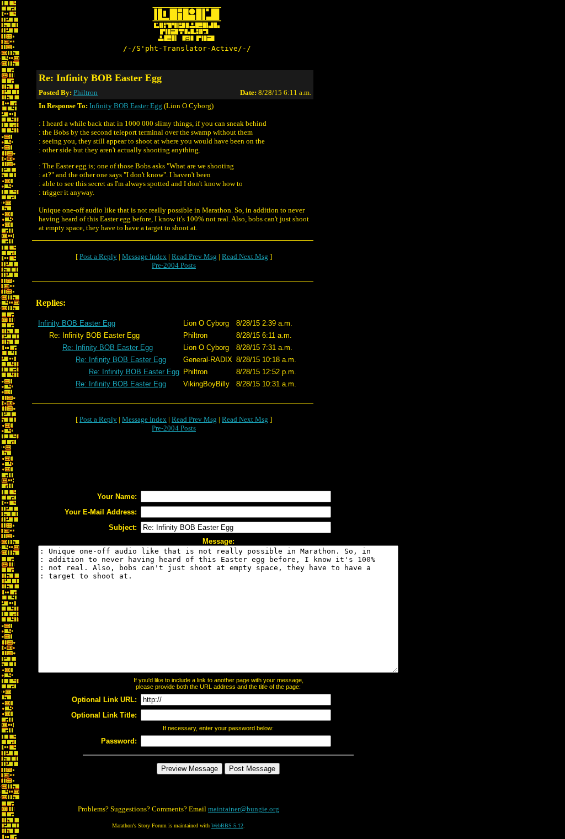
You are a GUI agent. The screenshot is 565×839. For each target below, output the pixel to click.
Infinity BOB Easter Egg (125, 106)
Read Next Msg (245, 256)
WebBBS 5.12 (227, 825)
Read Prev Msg (194, 256)
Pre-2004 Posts (174, 265)
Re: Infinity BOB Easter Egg (107, 347)
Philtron (85, 92)
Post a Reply (98, 256)
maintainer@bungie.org (243, 809)
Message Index (144, 256)
